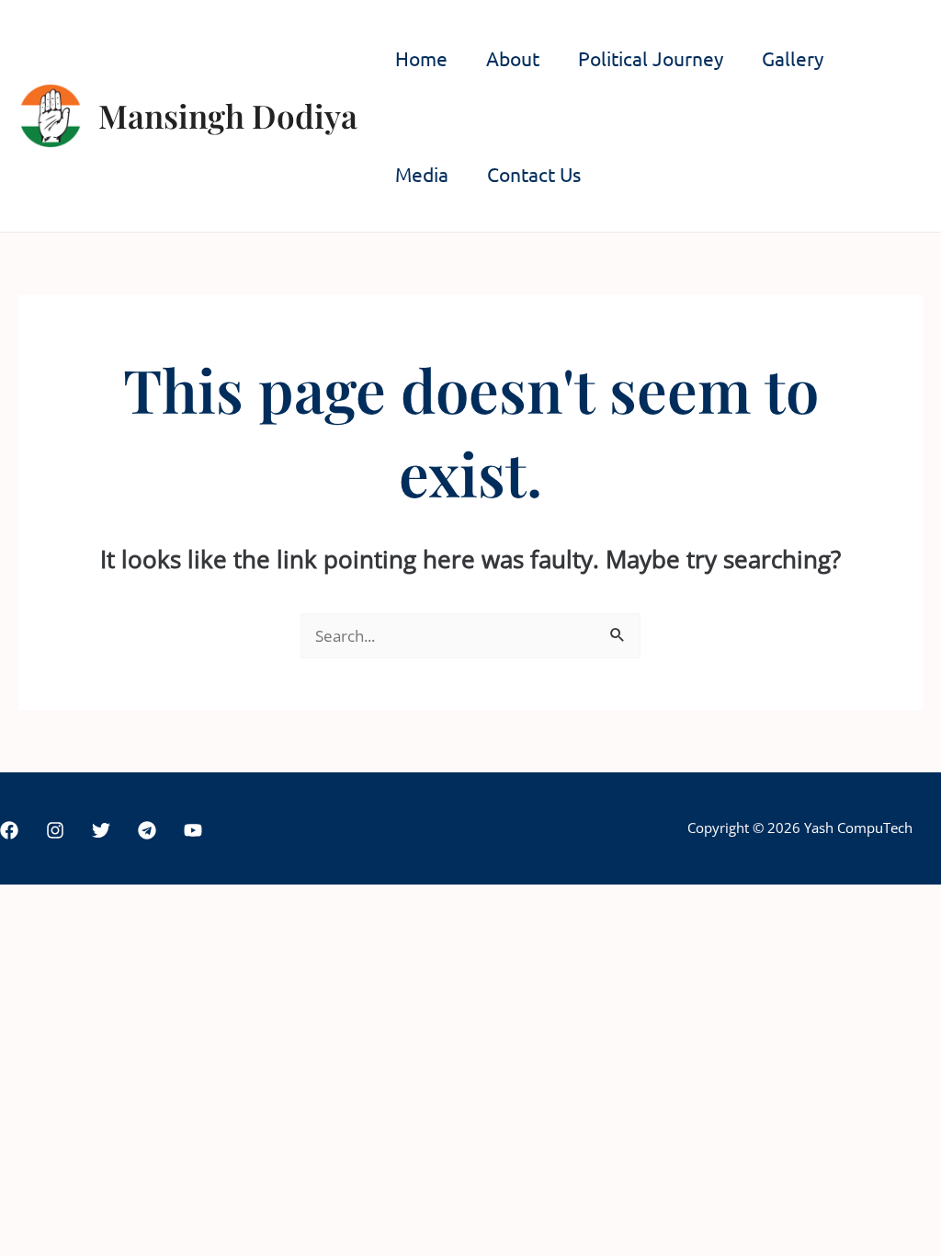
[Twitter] (101, 830)
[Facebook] (9, 830)
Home (421, 58)
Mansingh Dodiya (227, 115)
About (512, 58)
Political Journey (650, 58)
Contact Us (534, 174)
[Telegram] (147, 830)
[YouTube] (193, 830)
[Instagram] (55, 830)
